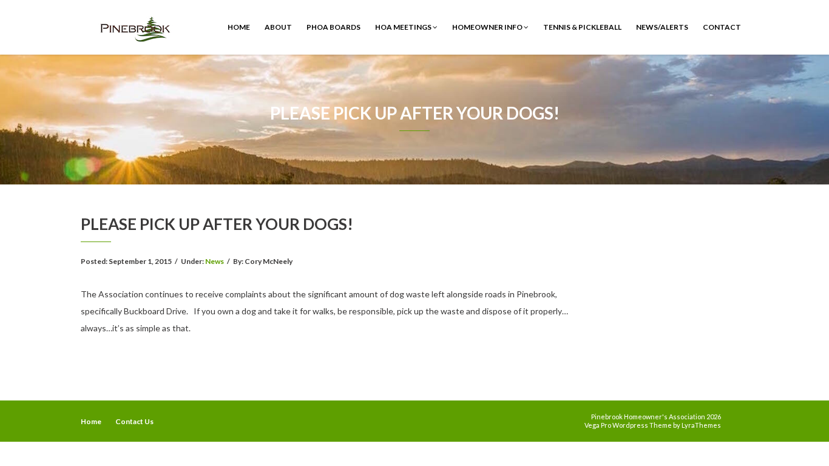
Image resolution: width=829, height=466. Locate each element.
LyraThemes (701, 425)
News (214, 261)
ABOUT (278, 27)
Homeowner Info (488, 27)
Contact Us (134, 421)
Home (239, 27)
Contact (722, 27)
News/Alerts (662, 27)
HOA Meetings (404, 27)
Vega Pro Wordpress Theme (628, 425)
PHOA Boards (333, 27)
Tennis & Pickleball (582, 27)
